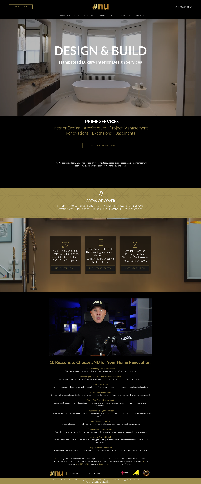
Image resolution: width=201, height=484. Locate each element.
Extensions (102, 133)
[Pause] (51, 354)
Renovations (77, 133)
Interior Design (66, 128)
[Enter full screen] (148, 354)
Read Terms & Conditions (101, 482)
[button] (88, 15)
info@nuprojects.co (107, 464)
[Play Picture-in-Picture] (145, 354)
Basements (125, 133)
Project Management (129, 128)
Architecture (95, 128)
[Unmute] (55, 354)
